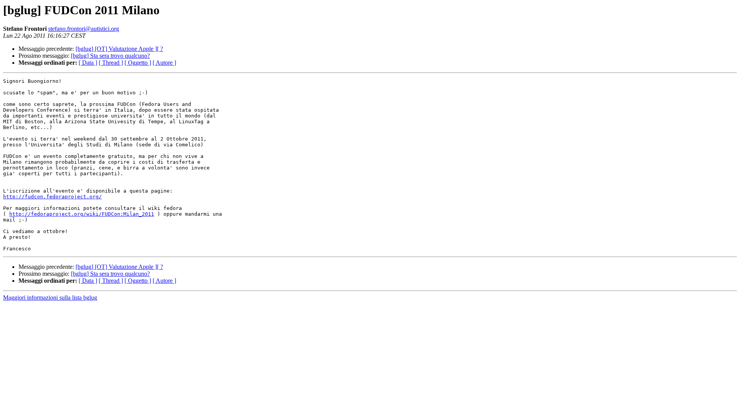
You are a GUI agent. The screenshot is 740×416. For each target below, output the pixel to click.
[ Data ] (88, 62)
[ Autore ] (164, 62)
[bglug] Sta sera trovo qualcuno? (110, 55)
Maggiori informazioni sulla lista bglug (50, 297)
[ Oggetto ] (137, 62)
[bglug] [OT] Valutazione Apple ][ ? (119, 48)
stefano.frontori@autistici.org (83, 28)
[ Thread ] (111, 62)
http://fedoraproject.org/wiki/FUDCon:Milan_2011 (81, 214)
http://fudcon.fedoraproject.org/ (52, 197)
